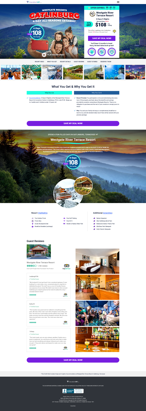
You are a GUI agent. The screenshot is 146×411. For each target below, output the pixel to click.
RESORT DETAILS (65, 61)
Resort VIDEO (39, 61)
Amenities (107, 213)
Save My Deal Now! (73, 123)
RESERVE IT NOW (106, 61)
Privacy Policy (73, 405)
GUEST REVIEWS (79, 61)
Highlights (42, 213)
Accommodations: (35, 98)
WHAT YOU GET (52, 61)
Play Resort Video (55, 55)
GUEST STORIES (92, 61)
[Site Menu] (118, 2)
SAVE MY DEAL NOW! (101, 38)
